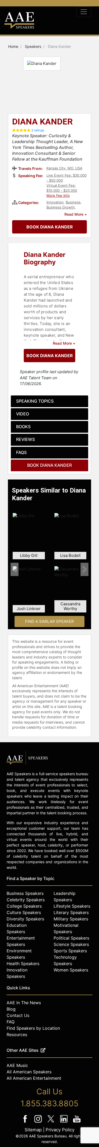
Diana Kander (42, 122)
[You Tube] (77, 1122)
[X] (51, 1122)
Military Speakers (71, 918)
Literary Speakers (71, 912)
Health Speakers (23, 963)
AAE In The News (24, 1002)
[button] (14, 569)
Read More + (75, 214)
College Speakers (24, 906)
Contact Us (18, 1015)
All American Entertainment (34, 1078)
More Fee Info (58, 195)
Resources (17, 1034)
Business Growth (60, 207)
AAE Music (17, 1065)
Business (73, 202)
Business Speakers (25, 893)
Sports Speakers (70, 950)
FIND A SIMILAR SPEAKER (49, 621)
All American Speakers (29, 1071)
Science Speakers (71, 944)
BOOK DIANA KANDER (49, 227)
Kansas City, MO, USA (64, 168)
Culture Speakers (24, 912)
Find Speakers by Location (33, 1028)
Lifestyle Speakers (72, 906)
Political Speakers (71, 938)
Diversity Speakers (25, 918)
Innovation (55, 202)
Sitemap (33, 1129)
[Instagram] (38, 1122)
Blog (11, 1009)
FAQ (11, 1021)
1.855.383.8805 (49, 1103)
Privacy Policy (60, 1129)
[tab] (49, 401)
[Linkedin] (64, 1122)
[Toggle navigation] (83, 11)
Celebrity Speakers (26, 899)
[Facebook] (25, 1122)
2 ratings (37, 130)
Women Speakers (71, 970)
